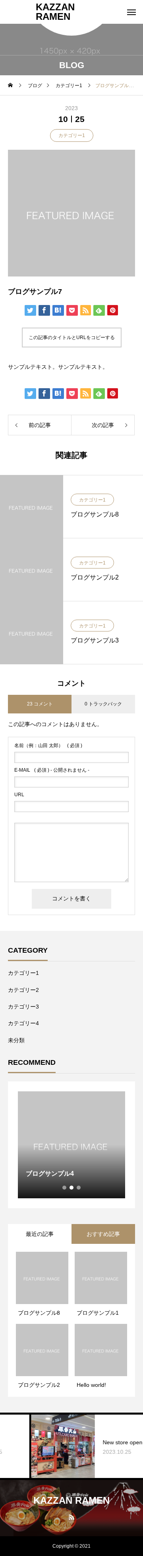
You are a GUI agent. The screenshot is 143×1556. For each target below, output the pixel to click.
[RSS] (71, 1516)
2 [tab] (72, 1188)
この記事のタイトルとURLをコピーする (72, 337)
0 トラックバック (103, 704)
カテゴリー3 (23, 1006)
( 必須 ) (48, 745)
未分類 (16, 1040)
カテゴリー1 (71, 135)
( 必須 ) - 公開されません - (51, 770)
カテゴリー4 (23, 1023)
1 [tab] (64, 1188)
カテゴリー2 (23, 990)
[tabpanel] (71, 1144)
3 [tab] (79, 1188)
